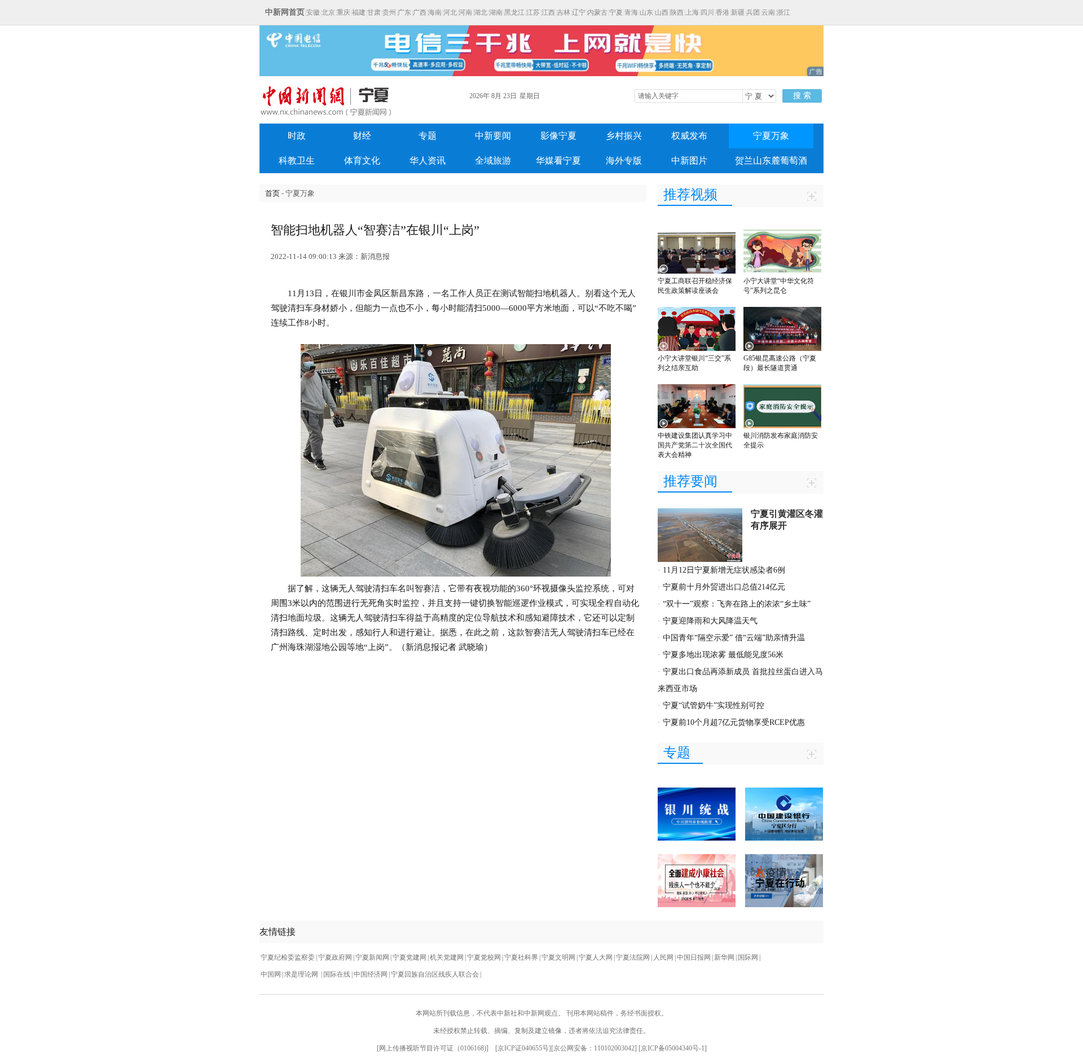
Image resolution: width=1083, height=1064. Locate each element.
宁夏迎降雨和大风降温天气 (710, 621)
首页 (272, 193)
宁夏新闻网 (372, 957)
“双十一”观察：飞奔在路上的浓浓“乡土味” (737, 604)
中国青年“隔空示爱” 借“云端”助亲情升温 (734, 638)
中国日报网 (694, 957)
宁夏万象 (771, 135)
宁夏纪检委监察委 (288, 957)
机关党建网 (447, 957)
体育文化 (362, 160)
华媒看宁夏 (558, 160)
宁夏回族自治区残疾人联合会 (435, 974)
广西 (419, 12)
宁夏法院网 (633, 957)
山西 (661, 12)
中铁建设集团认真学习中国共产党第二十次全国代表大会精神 (695, 445)
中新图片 (689, 160)
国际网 (748, 957)
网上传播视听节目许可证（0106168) (432, 1048)
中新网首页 (285, 12)
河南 (465, 12)
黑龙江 (514, 12)
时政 (297, 135)
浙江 (783, 12)
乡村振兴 (624, 135)
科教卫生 (297, 160)
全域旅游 (493, 160)
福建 (359, 12)
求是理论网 (302, 974)
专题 (428, 135)
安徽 (313, 12)
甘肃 (374, 12)
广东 (404, 12)
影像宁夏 (558, 135)
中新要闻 (493, 135)
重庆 (343, 12)
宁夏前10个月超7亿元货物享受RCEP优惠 (734, 722)
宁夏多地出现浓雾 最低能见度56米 (723, 654)
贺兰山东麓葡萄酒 (771, 160)
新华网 (724, 957)
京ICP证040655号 (523, 1048)
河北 (450, 12)
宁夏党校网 (484, 957)
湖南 (496, 12)
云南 (768, 12)
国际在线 (336, 974)
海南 (435, 12)
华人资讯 (428, 160)
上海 (692, 12)
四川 (707, 12)
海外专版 (624, 160)
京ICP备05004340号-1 (673, 1048)
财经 (362, 135)
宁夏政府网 (335, 957)
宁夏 (616, 12)
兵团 (753, 12)
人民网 (663, 957)
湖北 (480, 12)
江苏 (533, 12)
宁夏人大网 (596, 957)
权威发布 (689, 135)
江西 (548, 12)
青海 (631, 12)
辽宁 (578, 12)
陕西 (677, 12)
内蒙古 (597, 12)
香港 (722, 12)
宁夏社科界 (521, 957)
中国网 (271, 974)
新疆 (738, 12)
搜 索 (802, 95)
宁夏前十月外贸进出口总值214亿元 (724, 587)
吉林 (563, 12)
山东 (646, 12)
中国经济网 (371, 974)
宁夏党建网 (409, 957)
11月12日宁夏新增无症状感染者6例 (724, 570)
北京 (328, 12)
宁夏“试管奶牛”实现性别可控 (713, 705)
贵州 (389, 12)
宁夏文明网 (558, 957)
